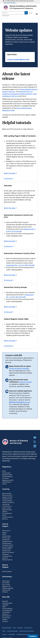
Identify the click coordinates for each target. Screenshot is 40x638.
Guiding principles (7, 603)
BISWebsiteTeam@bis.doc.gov (19, 402)
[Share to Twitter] (34, 442)
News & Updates (7, 571)
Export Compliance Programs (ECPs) (7, 548)
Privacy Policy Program (6, 618)
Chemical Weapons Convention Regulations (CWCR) (7, 478)
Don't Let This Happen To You (6, 585)
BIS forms (15, 96)
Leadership (5, 605)
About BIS (5, 601)
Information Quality (12, 631)
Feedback (32, 636)
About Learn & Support (6, 531)
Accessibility (11, 634)
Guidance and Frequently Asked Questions (17, 94)
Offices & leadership (7, 588)
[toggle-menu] (37, 14)
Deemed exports (6, 543)
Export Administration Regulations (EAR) (7, 473)
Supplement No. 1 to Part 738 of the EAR (20, 265)
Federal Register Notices (28, 89)
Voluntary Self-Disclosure (6, 591)
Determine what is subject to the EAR (7, 496)
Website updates (7, 627)
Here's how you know (10, 2)
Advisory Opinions (8, 92)
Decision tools (6, 538)
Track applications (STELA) (7, 514)
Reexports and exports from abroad (8, 551)
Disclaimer (20, 627)
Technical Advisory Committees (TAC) (7, 609)
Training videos (6, 536)
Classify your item (7, 499)
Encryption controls (7, 545)
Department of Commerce (26, 631)
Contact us (5, 621)
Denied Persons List (25, 92)
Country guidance (7, 500)
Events (4, 534)
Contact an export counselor (19, 368)
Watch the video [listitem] (9, 173)
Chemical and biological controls (7, 540)
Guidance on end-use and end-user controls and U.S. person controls (8, 505)
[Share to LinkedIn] (34, 446)
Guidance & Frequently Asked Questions (7, 556)
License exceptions (7, 517)
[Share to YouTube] (34, 437)
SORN (3, 631)
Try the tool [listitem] (8, 178)
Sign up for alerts (25, 382)
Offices (4, 607)
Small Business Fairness (23, 634)
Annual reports (6, 612)
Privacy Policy (28, 627)
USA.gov (4, 634)
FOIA (14, 627)
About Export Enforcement (6, 582)
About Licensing (6, 493)
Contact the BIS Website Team (18, 60)
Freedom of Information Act (6, 615)
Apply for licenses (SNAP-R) (7, 510)
